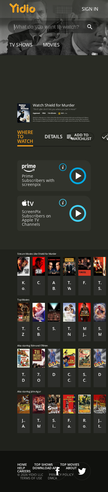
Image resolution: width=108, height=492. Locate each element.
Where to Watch (25, 137)
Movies (51, 45)
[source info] (62, 167)
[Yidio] (22, 9)
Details (53, 136)
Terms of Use (31, 478)
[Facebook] (58, 471)
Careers (24, 471)
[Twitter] (82, 471)
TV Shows (21, 45)
